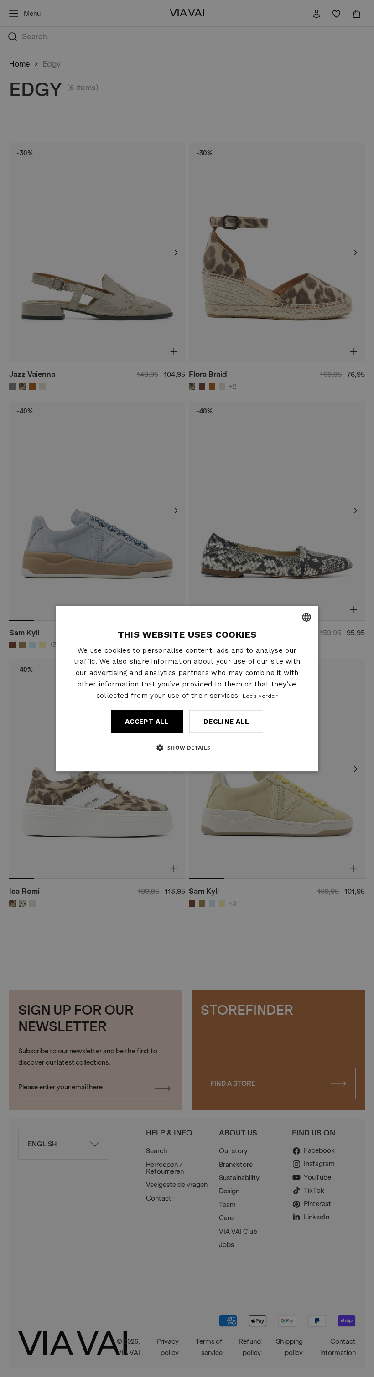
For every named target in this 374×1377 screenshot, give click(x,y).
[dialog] (187, 689)
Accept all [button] (147, 721)
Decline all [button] (226, 721)
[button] (186, 747)
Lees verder (260, 696)
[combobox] (306, 617)
